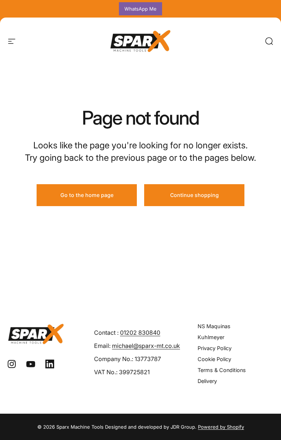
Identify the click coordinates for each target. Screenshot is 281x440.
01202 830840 (140, 332)
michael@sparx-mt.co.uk (146, 345)
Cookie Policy (214, 359)
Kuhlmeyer (211, 337)
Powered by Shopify (221, 427)
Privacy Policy (215, 348)
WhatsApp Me (140, 9)
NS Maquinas (214, 326)
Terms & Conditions (222, 370)
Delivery (207, 381)
